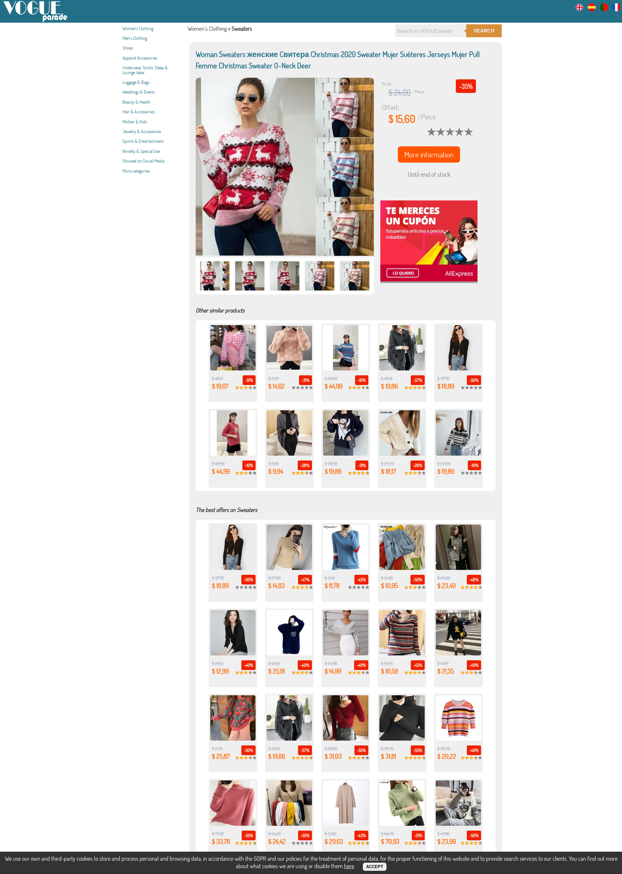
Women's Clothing (137, 28)
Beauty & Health (136, 102)
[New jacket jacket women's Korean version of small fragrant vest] (458, 568)
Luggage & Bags (135, 82)
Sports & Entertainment (143, 141)
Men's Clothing (134, 38)
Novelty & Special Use (141, 151)
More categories (136, 171)
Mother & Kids (134, 122)
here (349, 866)
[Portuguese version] (604, 9)
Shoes (127, 48)
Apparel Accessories (139, 58)
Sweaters (242, 28)
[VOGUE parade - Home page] (35, 20)
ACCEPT (374, 866)
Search (484, 30)
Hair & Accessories (138, 111)
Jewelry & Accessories (141, 131)
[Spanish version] (591, 9)
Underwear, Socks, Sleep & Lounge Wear (145, 69)
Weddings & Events (138, 92)
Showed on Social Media (143, 161)
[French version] (616, 9)
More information (429, 154)
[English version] (579, 9)
